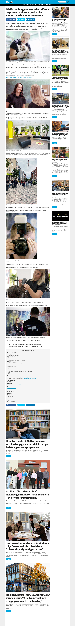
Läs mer (8, 507)
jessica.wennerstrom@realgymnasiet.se (29, 378)
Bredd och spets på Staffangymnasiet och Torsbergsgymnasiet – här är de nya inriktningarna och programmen (27, 444)
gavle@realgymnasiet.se (11, 388)
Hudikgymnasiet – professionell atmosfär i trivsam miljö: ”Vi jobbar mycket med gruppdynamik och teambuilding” (28, 598)
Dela (11, 19)
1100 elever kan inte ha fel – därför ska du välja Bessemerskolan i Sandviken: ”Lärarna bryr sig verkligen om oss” (27, 546)
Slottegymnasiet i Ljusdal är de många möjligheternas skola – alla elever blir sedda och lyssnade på (60, 78)
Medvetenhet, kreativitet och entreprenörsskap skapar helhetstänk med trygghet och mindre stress (60, 193)
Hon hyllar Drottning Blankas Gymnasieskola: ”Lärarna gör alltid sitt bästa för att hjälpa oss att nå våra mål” (60, 51)
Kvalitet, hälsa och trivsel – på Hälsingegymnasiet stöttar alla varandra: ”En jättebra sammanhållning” (27, 494)
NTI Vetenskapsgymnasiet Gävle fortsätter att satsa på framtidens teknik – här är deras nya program (59, 21)
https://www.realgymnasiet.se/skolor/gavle (14, 384)
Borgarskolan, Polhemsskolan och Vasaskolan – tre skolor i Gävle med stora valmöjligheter (59, 223)
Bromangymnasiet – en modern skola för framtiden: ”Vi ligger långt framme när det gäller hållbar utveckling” (60, 134)
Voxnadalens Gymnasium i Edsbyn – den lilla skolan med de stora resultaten (59, 161)
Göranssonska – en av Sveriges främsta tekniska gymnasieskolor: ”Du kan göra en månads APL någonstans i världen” (60, 106)
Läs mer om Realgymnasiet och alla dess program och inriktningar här (19, 77)
